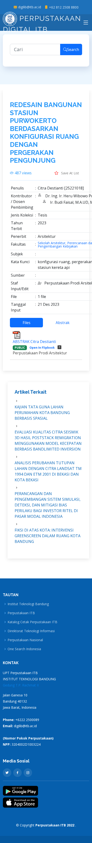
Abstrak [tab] (63, 322)
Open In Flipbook (42, 348)
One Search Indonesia (24, 649)
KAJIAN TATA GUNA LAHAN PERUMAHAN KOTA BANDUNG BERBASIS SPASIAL (42, 412)
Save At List (69, 173)
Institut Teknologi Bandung (28, 604)
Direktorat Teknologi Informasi (31, 631)
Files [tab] (26, 322)
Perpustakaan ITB (21, 613)
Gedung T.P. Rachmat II (21, 685)
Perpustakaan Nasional (25, 640)
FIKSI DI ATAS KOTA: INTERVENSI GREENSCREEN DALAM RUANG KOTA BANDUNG (47, 535)
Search (73, 49)
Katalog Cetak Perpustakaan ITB (32, 622)
